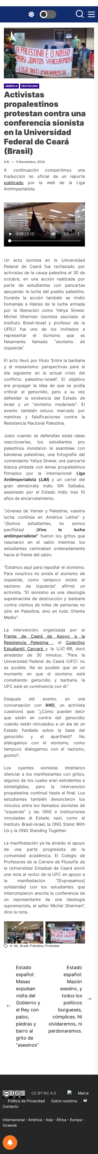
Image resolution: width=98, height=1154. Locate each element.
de (26, 636)
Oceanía (10, 1125)
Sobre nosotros (64, 1101)
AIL (16, 946)
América (11, 85)
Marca (83, 1093)
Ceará (39, 636)
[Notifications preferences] (10, 1142)
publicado (14, 182)
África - (63, 1119)
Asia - (51, 1119)
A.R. (7, 162)
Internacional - (15, 1119)
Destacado (29, 85)
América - (37, 1119)
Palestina (37, 946)
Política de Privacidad (26, 1101)
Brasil (24, 946)
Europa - (77, 1119)
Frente (12, 636)
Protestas (52, 946)
